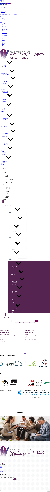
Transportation (2, 345)
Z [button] (34, 322)
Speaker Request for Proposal (7, 135)
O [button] (26, 322)
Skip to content (2, 0)
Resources (2, 97)
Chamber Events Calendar (6, 74)
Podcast (4, 109)
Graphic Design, (15, 326)
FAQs (3, 98)
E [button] (19, 322)
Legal (1, 336)
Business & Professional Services (29, 328)
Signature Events (5, 80)
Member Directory (5, 90)
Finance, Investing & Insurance (29, 332)
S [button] (29, 322)
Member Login (3, 6)
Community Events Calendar (16, 275)
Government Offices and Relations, (4, 335)
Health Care (26, 334)
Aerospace (28, 326)
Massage (35, 339)
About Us (2, 117)
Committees (4, 66)
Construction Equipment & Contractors (29, 330)
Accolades (5, 81)
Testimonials (4, 67)
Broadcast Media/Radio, (8, 326)
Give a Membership (5, 92)
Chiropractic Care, (36, 335)
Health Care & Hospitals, (27, 335)
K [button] (23, 322)
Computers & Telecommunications (4, 330)
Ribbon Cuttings (5, 83)
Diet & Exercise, (40, 335)
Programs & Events (4, 73)
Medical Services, (32, 335)
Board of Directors (5, 65)
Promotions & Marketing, (2, 326)
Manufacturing (1, 339)
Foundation (3, 110)
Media (2, 107)
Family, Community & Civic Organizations (5, 332)
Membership (3, 89)
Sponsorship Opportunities (6, 82)
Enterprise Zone (5, 100)
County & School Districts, (10, 335)
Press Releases (5, 108)
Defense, (26, 326)
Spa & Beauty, (26, 339)
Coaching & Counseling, (30, 339)
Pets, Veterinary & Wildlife (2, 341)
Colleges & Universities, (15, 335)
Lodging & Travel (27, 336)
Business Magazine (5, 160)
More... (18, 326)
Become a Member (14, 290)
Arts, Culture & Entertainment (3, 328)
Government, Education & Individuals (4, 334)
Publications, (12, 326)
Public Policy (4, 99)
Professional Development (21, 335)
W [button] (32, 322)
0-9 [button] (15, 322)
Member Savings (5, 91)
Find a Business (3, 10)
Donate (2, 111)
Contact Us (3, 7)
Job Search (4, 101)
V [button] (31, 322)
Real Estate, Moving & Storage (28, 341)
